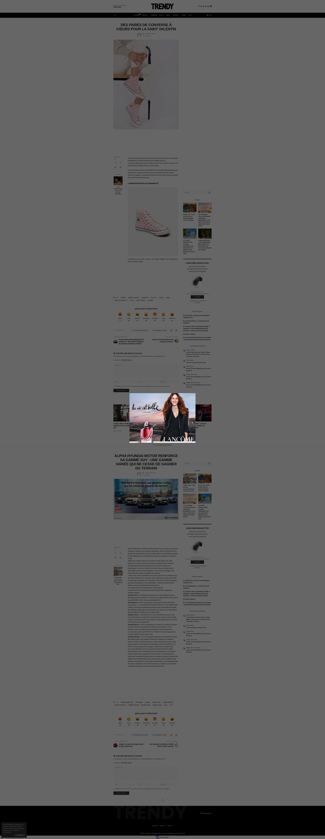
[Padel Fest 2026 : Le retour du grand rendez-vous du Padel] (189, 208)
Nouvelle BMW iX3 (190, 334)
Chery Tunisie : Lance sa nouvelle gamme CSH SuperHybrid (197, 426)
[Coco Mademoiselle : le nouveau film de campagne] (118, 180)
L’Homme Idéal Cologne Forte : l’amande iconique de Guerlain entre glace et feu (175, 426)
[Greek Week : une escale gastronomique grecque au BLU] (118, 571)
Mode (115, 419)
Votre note (116, 360)
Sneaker (150, 300)
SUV (171, 705)
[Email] (149, 36)
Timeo (188, 360)
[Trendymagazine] (162, 6)
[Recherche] (211, 15)
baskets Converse (134, 298)
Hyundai (147, 702)
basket (124, 298)
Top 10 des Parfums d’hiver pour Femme (196, 362)
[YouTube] (208, 6)
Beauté (167, 419)
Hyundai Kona (156, 702)
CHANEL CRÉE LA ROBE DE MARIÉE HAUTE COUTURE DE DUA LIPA (124, 426)
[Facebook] (199, 6)
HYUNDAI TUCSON (134, 705)
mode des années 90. (121, 300)
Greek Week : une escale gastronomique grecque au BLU (118, 581)
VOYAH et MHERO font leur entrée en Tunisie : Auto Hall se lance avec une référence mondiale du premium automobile (149, 428)
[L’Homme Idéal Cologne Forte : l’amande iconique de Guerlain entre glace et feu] (175, 412)
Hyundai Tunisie (146, 705)
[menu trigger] (115, 15)
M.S (143, 33)
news (132, 300)
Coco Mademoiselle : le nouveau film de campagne (118, 190)
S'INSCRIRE (197, 297)
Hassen (188, 350)
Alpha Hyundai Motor (127, 702)
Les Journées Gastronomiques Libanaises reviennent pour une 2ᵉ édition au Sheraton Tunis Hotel (204, 220)
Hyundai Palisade (168, 702)
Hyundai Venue (157, 705)
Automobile (143, 419)
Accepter (19, 835)
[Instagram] (206, 6)
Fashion (162, 298)
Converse (153, 298)
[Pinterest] (203, 6)
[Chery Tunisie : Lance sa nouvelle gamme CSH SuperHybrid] (200, 412)
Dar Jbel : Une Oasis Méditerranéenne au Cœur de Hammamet (198, 369)
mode (168, 298)
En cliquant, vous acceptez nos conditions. (198, 301)
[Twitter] (201, 6)
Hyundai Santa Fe (120, 705)
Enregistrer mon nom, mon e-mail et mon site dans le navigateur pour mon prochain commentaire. (142, 386)
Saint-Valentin (140, 300)
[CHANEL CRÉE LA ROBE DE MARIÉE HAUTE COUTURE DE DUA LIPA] (124, 412)
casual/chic (145, 298)
